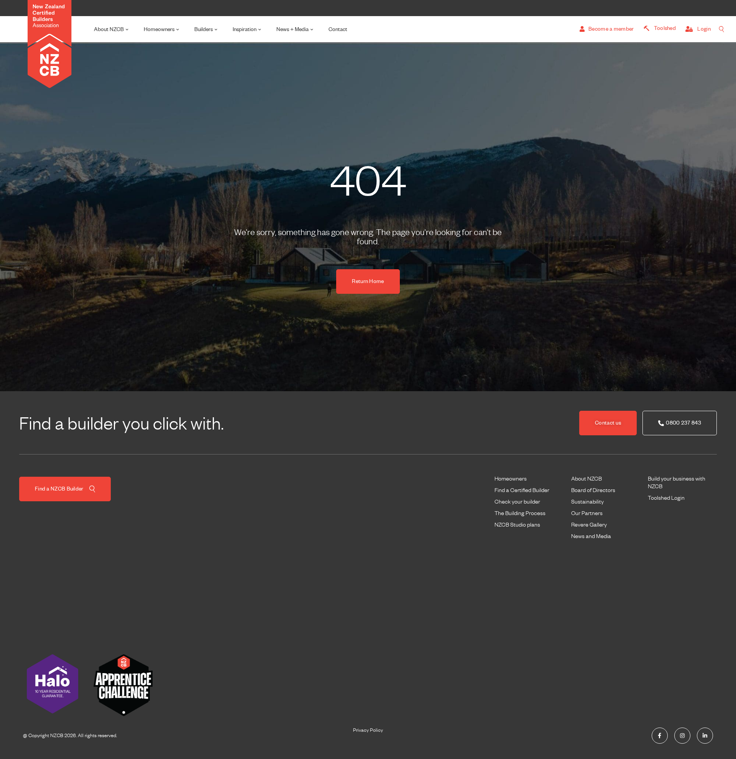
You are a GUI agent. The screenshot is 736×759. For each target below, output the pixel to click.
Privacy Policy (368, 730)
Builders (203, 29)
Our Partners (587, 513)
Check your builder (517, 502)
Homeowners (159, 29)
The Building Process (520, 513)
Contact (338, 29)
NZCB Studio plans (517, 525)
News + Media (292, 29)
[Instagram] (682, 736)
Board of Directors (593, 490)
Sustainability (587, 502)
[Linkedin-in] (705, 736)
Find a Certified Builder (522, 490)
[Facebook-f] (660, 736)
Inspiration (244, 29)
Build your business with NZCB (676, 482)
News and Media (591, 536)
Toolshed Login (666, 498)
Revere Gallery (589, 525)
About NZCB (109, 29)
